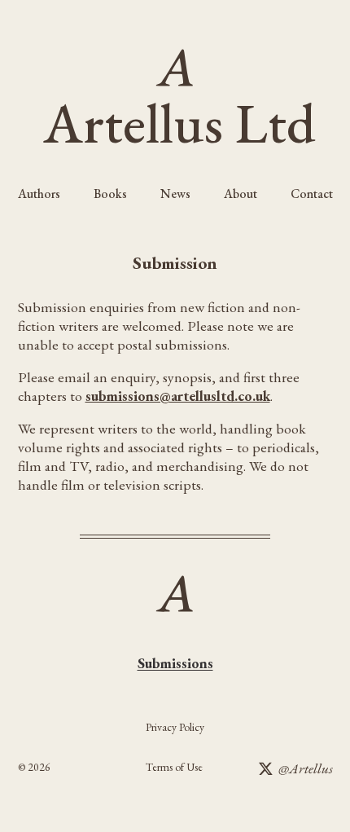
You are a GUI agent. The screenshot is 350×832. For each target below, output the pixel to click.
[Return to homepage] (175, 67)
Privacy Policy (175, 727)
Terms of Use (174, 766)
